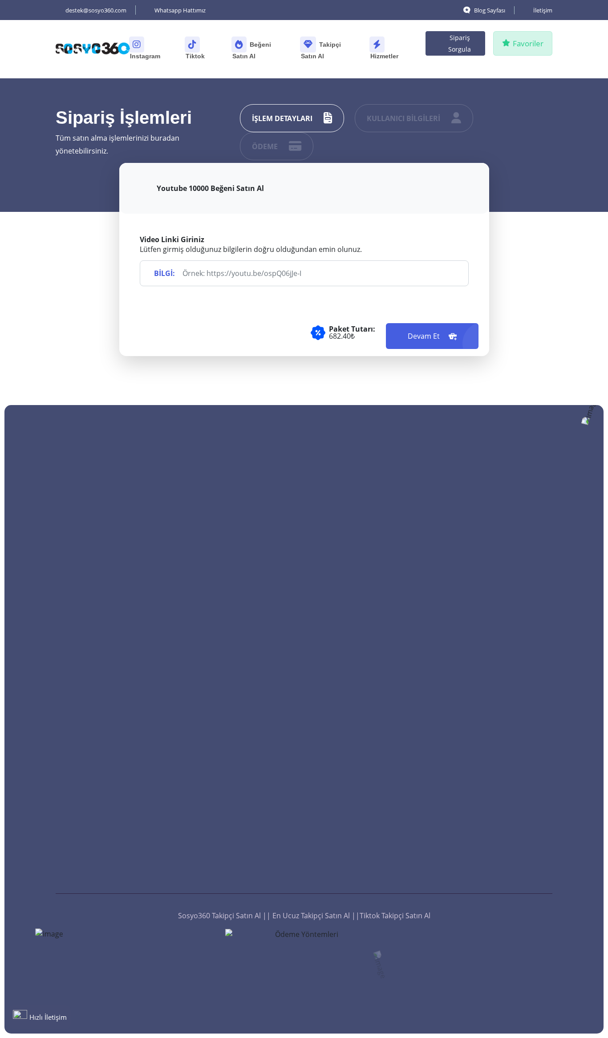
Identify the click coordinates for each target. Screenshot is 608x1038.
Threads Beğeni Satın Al (370, 559)
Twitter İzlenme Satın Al (496, 610)
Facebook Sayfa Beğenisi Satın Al (371, 631)
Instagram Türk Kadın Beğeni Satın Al (367, 698)
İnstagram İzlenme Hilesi (498, 888)
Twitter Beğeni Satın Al (368, 674)
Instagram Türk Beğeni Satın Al (378, 757)
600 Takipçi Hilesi (232, 792)
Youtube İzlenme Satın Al (499, 677)
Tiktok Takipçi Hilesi (236, 829)
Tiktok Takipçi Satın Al (239, 717)
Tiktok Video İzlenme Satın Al (501, 653)
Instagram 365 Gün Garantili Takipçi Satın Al (251, 663)
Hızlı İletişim (48, 1017)
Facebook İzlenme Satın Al (501, 629)
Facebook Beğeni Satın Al (372, 656)
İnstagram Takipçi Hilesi (243, 773)
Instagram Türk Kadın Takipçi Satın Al (240, 693)
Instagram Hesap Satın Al (500, 832)
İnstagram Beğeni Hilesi (370, 848)
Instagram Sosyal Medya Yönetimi (498, 749)
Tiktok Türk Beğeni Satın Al (375, 541)
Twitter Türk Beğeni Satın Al (376, 810)
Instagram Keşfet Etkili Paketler (495, 808)
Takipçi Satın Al (321, 50)
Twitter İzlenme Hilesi (493, 869)
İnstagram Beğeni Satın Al (373, 829)
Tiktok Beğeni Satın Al (366, 522)
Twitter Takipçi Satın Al (241, 640)
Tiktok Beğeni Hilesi (363, 867)
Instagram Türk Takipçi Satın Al (251, 557)
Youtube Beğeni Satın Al (370, 607)
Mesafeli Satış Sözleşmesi (246, 885)
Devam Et (425, 336)
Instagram (146, 56)
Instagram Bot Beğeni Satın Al (376, 728)
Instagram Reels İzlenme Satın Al (498, 527)
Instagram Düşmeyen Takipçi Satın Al (240, 527)
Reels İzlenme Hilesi (490, 851)
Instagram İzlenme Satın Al (502, 696)
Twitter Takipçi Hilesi (238, 848)
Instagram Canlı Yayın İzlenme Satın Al (494, 720)
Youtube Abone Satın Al (243, 810)
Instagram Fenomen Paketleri (491, 778)
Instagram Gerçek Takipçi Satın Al (246, 615)
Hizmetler (385, 56)
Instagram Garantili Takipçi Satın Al (248, 586)
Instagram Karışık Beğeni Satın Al (372, 786)
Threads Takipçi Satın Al (243, 736)
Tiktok (196, 56)
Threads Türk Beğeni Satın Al (374, 583)
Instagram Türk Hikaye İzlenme (495, 557)
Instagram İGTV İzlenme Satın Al (497, 586)
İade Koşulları (226, 867)
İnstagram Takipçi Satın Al (246, 754)
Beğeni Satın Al (251, 50)
